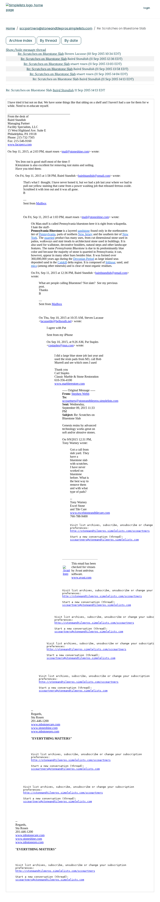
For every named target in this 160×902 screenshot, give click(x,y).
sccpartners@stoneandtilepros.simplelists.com (56, 28)
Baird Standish (63, 90)
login (146, 8)
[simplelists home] (24, 7)
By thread (48, 40)
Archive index (20, 40)
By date (71, 40)
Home (10, 28)
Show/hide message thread (26, 50)
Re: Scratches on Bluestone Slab (41, 54)
